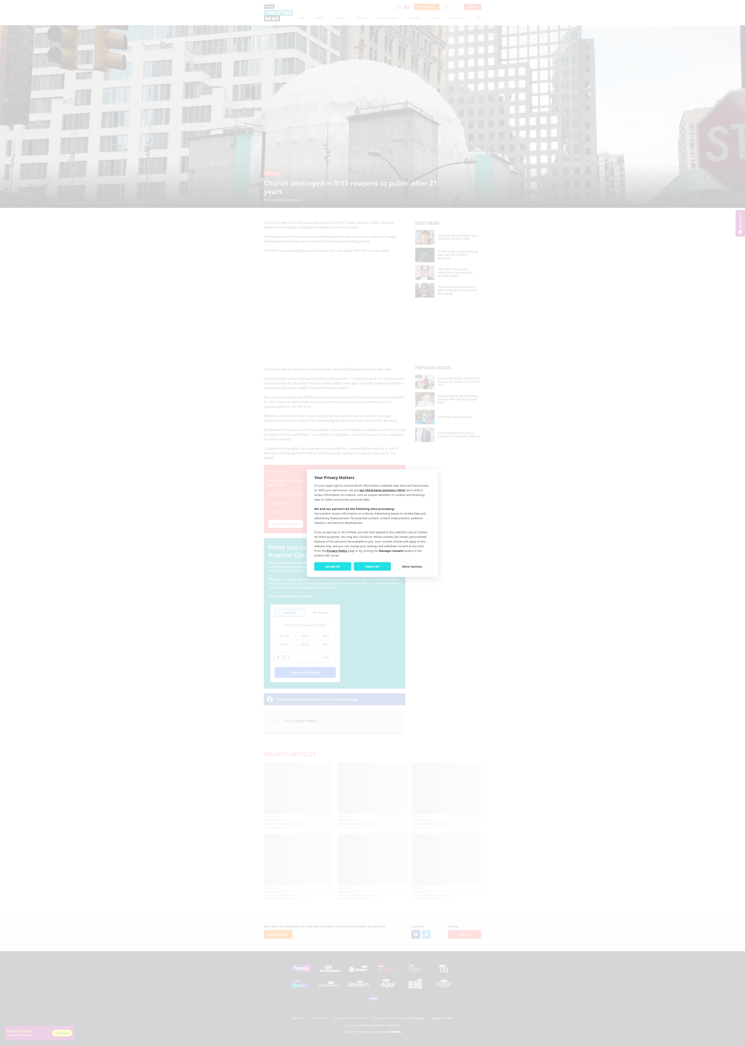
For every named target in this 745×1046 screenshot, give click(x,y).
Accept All (332, 566)
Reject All (372, 566)
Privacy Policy (337, 550)
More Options (412, 566)
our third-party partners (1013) (382, 490)
